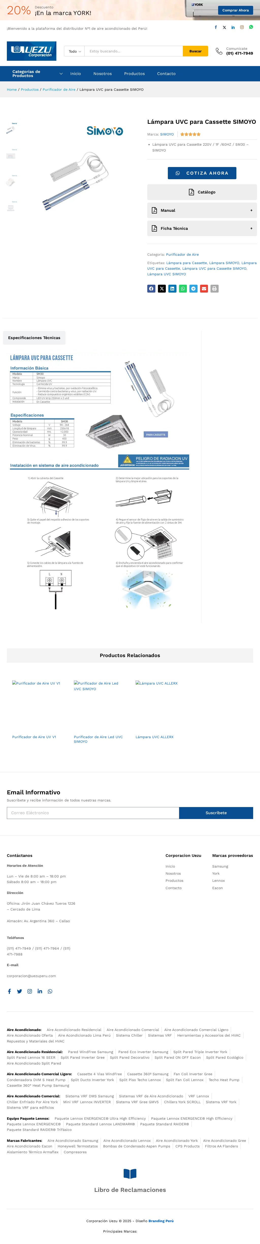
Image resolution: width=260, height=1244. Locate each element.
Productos (134, 74)
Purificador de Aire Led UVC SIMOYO (98, 739)
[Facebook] (216, 27)
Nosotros (102, 74)
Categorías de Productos (26, 74)
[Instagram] (242, 27)
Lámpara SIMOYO (224, 263)
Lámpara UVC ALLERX (154, 737)
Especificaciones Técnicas (34, 337)
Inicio (75, 74)
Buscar (195, 51)
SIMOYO (167, 134)
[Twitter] (224, 27)
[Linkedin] (233, 27)
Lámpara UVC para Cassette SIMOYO (214, 268)
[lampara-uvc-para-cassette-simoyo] (76, 176)
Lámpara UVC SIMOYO (166, 274)
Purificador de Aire (182, 254)
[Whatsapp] (251, 27)
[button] (151, 289)
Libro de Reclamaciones (130, 1189)
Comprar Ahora (235, 10)
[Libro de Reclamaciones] (130, 1173)
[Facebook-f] (9, 991)
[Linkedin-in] (39, 991)
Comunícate (236, 49)
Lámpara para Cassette (186, 263)
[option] (38, 714)
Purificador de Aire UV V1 (34, 737)
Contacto (166, 74)
